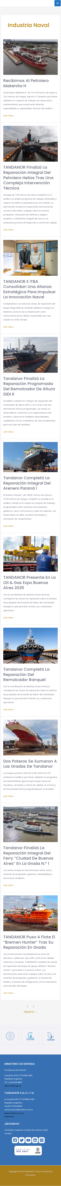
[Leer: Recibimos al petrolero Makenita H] (30, 56)
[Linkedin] (35, 1140)
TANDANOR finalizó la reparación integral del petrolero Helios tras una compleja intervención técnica (28, 177)
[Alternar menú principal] (57, 3)
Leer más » (8, 115)
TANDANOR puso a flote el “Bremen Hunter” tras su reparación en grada (29, 942)
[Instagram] (42, 1140)
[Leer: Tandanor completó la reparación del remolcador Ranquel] (30, 645)
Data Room (9, 1116)
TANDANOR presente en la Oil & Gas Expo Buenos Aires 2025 (29, 583)
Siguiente (30, 1011)
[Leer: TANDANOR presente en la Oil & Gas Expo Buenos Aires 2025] (30, 553)
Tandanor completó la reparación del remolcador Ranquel (26, 674)
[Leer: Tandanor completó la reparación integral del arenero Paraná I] (30, 456)
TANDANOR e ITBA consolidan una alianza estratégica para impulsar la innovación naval (29, 289)
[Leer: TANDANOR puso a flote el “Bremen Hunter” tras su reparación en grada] (30, 913)
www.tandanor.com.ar (14, 1113)
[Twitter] (22, 1140)
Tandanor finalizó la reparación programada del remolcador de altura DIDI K (29, 386)
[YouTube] (28, 1140)
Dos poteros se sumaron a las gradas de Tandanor (30, 763)
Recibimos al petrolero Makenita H (26, 83)
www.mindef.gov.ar (12, 1085)
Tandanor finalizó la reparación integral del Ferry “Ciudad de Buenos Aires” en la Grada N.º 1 (28, 855)
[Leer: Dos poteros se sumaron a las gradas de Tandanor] (30, 737)
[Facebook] (15, 1140)
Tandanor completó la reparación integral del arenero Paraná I (27, 483)
